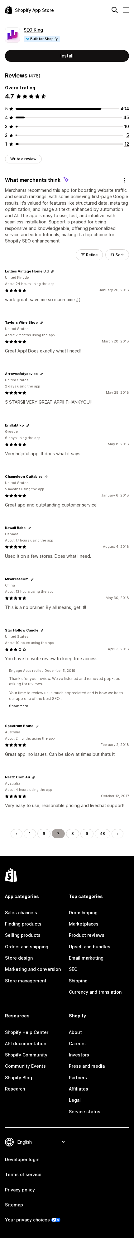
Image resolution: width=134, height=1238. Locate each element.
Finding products (23, 923)
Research (15, 1088)
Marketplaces (83, 923)
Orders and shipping (26, 946)
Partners (78, 1077)
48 (102, 833)
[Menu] (126, 10)
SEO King (33, 29)
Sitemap (14, 1204)
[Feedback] (124, 180)
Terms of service (23, 1174)
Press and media (87, 1066)
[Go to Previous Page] (16, 833)
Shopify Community (26, 1054)
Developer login (22, 1159)
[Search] (115, 10)
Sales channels (21, 912)
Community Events (25, 1066)
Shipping (78, 980)
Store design (19, 958)
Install (67, 55)
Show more (18, 706)
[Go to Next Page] (117, 833)
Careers (77, 1043)
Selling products (23, 935)
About (75, 1032)
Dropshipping (83, 912)
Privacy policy (20, 1189)
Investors (79, 1054)
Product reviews (86, 935)
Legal (75, 1100)
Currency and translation (95, 992)
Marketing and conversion (33, 969)
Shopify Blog (18, 1077)
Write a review (23, 159)
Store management (25, 980)
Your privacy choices (27, 1219)
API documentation (25, 1043)
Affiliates (78, 1088)
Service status (84, 1111)
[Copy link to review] (52, 271)
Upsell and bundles (89, 946)
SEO (73, 969)
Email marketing (86, 958)
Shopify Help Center (26, 1032)
